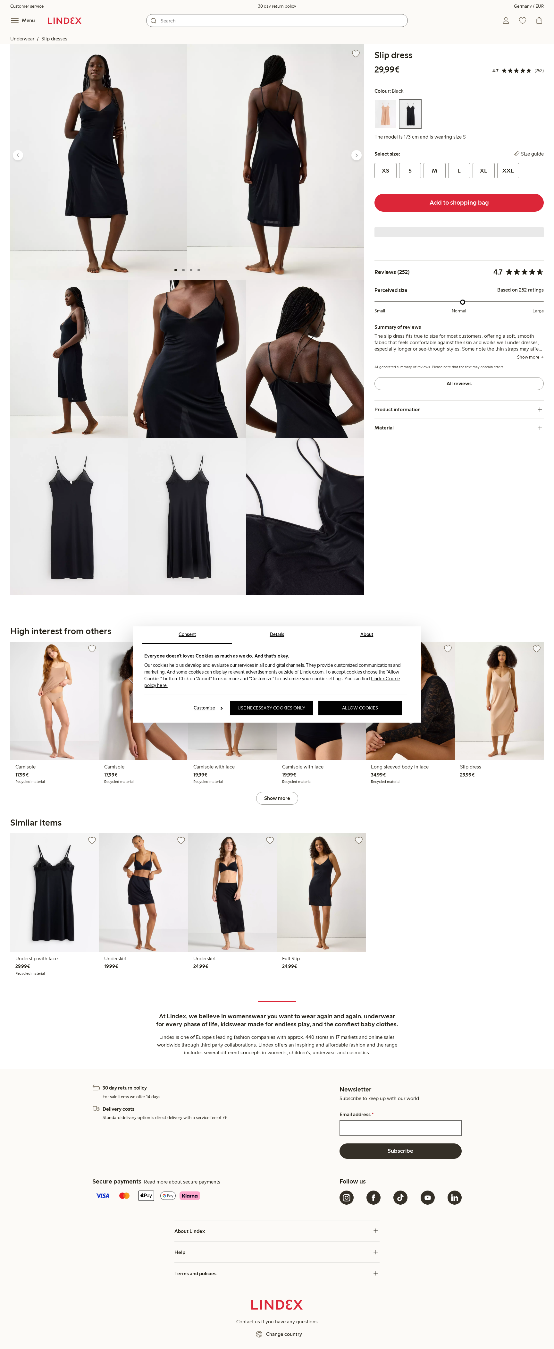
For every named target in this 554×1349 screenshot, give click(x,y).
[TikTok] (400, 1198)
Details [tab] (277, 634)
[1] (176, 270)
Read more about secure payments (182, 1182)
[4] (199, 270)
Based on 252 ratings (520, 290)
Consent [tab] (187, 634)
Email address (357, 1114)
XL (483, 170)
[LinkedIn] (455, 1198)
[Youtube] (428, 1198)
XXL (508, 170)
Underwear (22, 39)
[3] (191, 270)
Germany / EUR (529, 6)
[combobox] (277, 20)
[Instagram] (347, 1198)
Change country (284, 1334)
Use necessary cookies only (272, 708)
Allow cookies (360, 708)
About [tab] (367, 634)
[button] (98, 162)
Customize (204, 708)
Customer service (27, 6)
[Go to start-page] (64, 20)
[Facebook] (373, 1198)
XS (385, 170)
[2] (183, 270)
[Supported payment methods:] (214, 1196)
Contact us (248, 1322)
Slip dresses (54, 39)
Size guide (532, 154)
